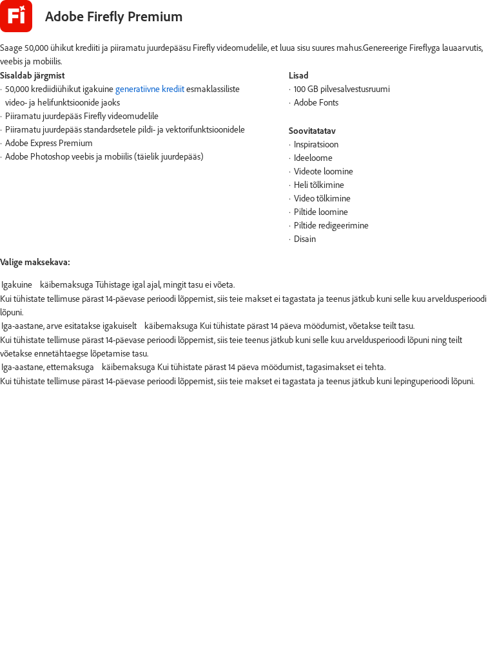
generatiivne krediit (149, 89)
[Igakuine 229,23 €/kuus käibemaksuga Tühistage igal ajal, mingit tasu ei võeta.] (247, 285)
